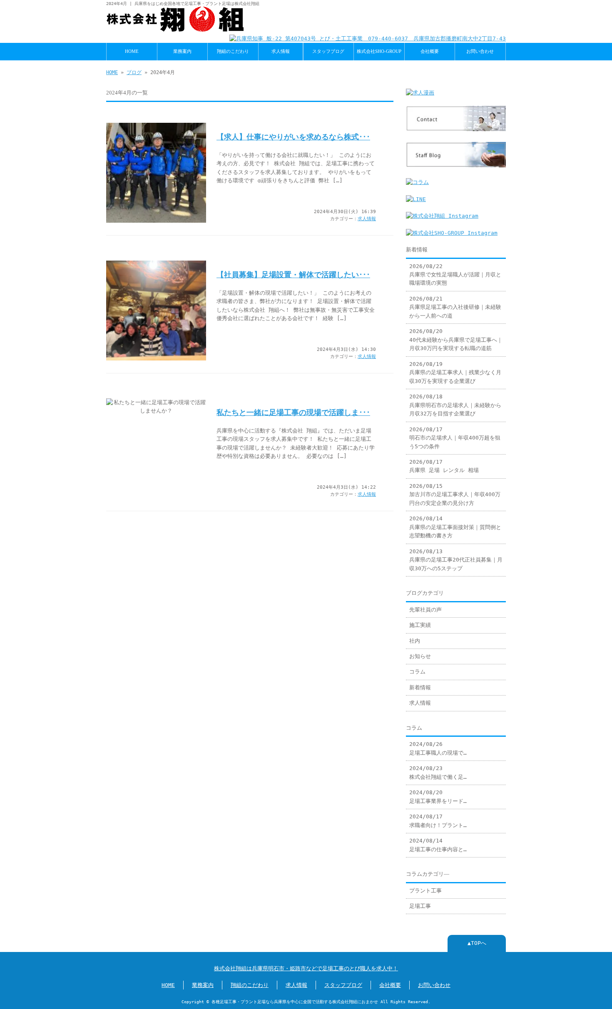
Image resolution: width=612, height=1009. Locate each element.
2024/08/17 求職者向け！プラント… (438, 820)
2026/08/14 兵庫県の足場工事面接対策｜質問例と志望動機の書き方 (455, 527)
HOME (132, 51)
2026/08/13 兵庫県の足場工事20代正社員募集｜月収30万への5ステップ (456, 560)
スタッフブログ (328, 51)
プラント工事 (425, 890)
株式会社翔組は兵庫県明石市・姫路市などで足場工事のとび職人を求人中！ (306, 968)
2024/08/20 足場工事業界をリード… (438, 796)
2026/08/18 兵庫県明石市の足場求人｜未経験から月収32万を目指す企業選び (455, 405)
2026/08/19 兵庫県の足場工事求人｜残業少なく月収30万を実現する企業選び (455, 372)
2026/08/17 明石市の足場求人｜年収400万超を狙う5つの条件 (454, 438)
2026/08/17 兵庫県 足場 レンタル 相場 (444, 466)
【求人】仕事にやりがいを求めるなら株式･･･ (293, 137)
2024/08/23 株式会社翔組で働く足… (438, 772)
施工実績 (420, 625)
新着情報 (420, 687)
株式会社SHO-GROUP (379, 51)
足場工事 (420, 906)
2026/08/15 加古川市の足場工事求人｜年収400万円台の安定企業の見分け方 (454, 494)
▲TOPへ (477, 943)
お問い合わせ (480, 51)
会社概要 (429, 51)
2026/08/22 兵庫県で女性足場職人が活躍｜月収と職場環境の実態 (455, 274)
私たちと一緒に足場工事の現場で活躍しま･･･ (293, 412)
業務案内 (182, 51)
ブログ (134, 72)
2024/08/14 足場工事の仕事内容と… (438, 845)
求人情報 (280, 51)
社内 (414, 641)
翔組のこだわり (233, 51)
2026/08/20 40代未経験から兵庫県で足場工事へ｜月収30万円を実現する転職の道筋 (456, 339)
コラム (417, 672)
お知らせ (420, 656)
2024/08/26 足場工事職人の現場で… (438, 748)
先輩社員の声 (425, 609)
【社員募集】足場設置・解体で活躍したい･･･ (293, 275)
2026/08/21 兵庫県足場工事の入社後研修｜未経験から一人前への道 (455, 307)
